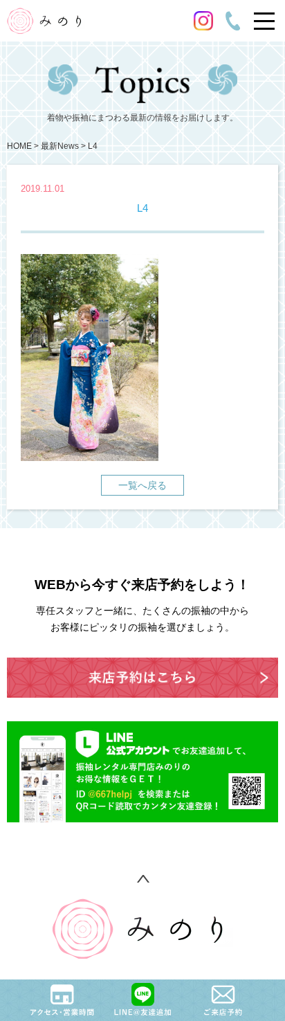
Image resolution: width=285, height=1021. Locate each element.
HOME (19, 146)
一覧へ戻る (142, 485)
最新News (60, 146)
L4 (93, 146)
